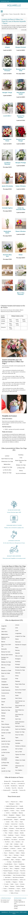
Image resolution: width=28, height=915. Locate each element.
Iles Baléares (6, 839)
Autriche (8, 813)
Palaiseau (17, 681)
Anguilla (21, 806)
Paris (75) (14, 788)
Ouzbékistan (21, 864)
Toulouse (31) (22, 790)
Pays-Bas (6, 868)
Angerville (3, 626)
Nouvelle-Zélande (8, 864)
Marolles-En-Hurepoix (20, 644)
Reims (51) (20, 788)
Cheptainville (4, 684)
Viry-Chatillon (18, 770)
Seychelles (8, 882)
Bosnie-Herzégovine (12, 817)
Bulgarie (16, 819)
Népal (12, 859)
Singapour (14, 882)
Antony (21, 470)
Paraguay (17, 866)
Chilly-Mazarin (5, 687)
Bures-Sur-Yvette (5, 673)
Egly (2, 704)
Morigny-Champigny (20, 667)
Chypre (21, 821)
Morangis (17, 664)
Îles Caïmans (14, 839)
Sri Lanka (6, 884)
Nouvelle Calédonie (17, 862)
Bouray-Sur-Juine (5, 652)
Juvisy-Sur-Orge (5, 744)
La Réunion (12, 848)
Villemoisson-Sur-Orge (7, 461)
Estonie (17, 830)
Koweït (23, 846)
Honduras (23, 835)
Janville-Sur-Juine (5, 741)
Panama (11, 866)
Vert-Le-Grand (18, 749)
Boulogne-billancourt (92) (18, 781)
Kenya (11, 846)
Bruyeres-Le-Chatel (6, 670)
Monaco (20, 857)
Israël (7, 844)
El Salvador (11, 828)
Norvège (9, 862)
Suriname (22, 884)
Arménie (12, 810)
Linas (21, 457)
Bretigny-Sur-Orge (21, 465)
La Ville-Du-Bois (7, 470)
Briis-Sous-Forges (5, 665)
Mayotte (22, 855)
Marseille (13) (14, 785)
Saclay (16, 695)
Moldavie (14, 857)
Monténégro (6, 859)
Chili (12, 821)
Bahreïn (5, 815)
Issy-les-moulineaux (21, 473)
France (10, 14)
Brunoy (3, 667)
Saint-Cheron (18, 698)
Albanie (21, 801)
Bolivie (23, 815)
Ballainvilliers (7, 464)
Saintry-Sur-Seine (19, 726)
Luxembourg (21, 850)
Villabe (17, 757)
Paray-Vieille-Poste (20, 684)
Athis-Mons (4, 631)
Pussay (17, 687)
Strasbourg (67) (6, 790)
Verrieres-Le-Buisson (20, 746)
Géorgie (16, 833)
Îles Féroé (7, 842)
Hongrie (14, 837)
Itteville (3, 738)
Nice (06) (8, 788)
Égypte (5, 828)
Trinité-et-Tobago (20, 886)
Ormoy (17, 675)
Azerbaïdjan (14, 813)
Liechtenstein (8, 850)
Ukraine (23, 888)
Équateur (5, 830)
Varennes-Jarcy (19, 740)
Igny (2, 735)
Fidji (6, 833)
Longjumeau (18, 633)
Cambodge (22, 819)
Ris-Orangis (18, 692)
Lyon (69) (7, 785)
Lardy (2, 755)
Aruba (17, 810)
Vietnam (23, 891)
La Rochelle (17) (21, 783)
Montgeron (18, 659)
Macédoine (11, 853)
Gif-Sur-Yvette (5, 730)
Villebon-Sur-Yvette (20, 760)
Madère (17, 853)
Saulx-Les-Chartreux (20, 729)
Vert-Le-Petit (18, 751)
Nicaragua (18, 859)
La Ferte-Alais (4, 747)
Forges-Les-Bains (5, 727)
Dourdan (3, 698)
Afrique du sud (14, 801)
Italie (11, 844)
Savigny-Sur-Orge (19, 732)
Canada (7, 821)
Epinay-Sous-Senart (6, 707)
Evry (2, 721)
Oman (15, 864)
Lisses (16, 630)
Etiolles (3, 716)
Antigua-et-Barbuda (9, 808)
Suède (11, 884)
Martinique (16, 855)
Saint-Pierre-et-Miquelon (18, 877)
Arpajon (3, 629)
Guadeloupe (10, 835)
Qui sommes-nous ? (5, 900)
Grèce (4, 835)
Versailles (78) (14, 792)
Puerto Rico (22, 870)
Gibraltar (22, 833)
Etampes (3, 713)
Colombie (7, 824)
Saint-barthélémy (7, 875)
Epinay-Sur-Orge (7, 472)
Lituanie (14, 850)
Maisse (17, 639)
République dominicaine (13, 873)
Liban (24, 848)
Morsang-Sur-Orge (20, 670)
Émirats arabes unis (20, 828)
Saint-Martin (8, 877)
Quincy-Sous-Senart (20, 690)
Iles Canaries (22, 839)
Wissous (17, 773)
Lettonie (19, 848)
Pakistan (5, 866)
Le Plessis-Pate (21, 468)
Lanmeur (7, 456)
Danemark (22, 826)
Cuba (11, 826)
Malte (5, 855)
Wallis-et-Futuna (14, 893)
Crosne (3, 696)
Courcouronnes (5, 693)
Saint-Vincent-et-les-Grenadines (10, 879)
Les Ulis (3, 768)
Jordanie (6, 846)
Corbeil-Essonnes (5, 690)
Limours (17, 625)
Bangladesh (11, 815)
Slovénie (21, 882)
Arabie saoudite (19, 808)
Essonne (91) (16, 14)
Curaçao (16, 826)
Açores (7, 801)
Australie (23, 810)
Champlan (3, 681)
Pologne (23, 868)
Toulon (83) (14, 790)
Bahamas (21, 813)
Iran (22, 842)
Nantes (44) (21, 785)
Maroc (10, 855)
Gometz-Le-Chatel (6, 732)
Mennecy (17, 650)
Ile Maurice (20, 837)
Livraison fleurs (4, 14)
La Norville (4, 749)
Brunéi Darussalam (8, 819)
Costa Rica (21, 824)
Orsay (16, 678)
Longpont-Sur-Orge (7, 467)
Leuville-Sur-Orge (5, 771)
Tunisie (4, 888)
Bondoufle (4, 649)
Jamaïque (16, 844)
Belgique (18, 815)
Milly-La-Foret (18, 656)
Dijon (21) (13, 783)
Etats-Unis (23, 830)
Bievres (3, 641)
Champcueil (4, 679)
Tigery (16, 737)
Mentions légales (17, 900)
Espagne (11, 830)
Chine (16, 821)
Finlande (10, 833)
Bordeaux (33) (7, 781)
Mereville (17, 653)
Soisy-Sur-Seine (19, 734)
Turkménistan (11, 888)
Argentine (6, 810)
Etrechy (3, 718)
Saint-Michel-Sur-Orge (7, 458)
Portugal (16, 870)
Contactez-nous (5, 1)
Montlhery (20, 455)
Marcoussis (18, 642)
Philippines (17, 868)
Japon (21, 844)
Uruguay (5, 891)
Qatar (4, 873)
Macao (5, 853)
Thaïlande (12, 886)
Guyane (17, 835)
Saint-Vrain (18, 719)
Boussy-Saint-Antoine (7, 654)
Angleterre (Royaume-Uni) (11, 806)
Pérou (11, 868)
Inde (12, 842)
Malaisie (23, 853)
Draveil (3, 701)
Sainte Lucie (22, 879)
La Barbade (5, 848)
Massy (16, 647)
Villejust (17, 763)
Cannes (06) (6, 783)
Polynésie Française (7, 870)
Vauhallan (17, 743)
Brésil (20, 817)
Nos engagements (5, 902)
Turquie (18, 888)
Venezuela (17, 891)
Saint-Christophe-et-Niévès (19, 875)
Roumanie (23, 873)
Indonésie (17, 842)
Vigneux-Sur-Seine (20, 754)
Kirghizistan (17, 846)
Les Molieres (4, 765)
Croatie (6, 826)
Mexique (8, 857)
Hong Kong (8, 837)
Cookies (16, 908)
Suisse (16, 884)
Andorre (17, 804)
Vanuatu (11, 891)
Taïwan (6, 886)
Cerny (2, 676)
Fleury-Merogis (5, 724)
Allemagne (11, 804)
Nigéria (23, 859)
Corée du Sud (14, 824)
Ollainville (17, 673)
